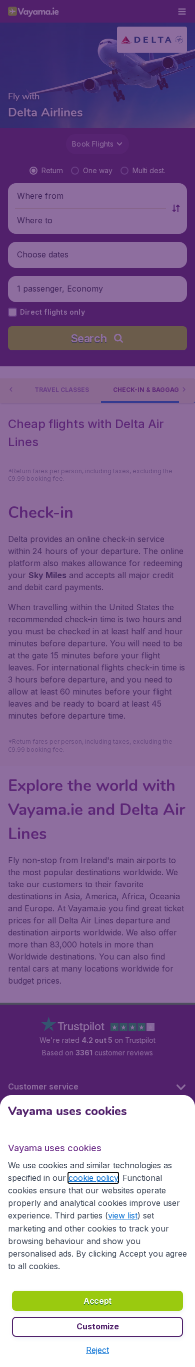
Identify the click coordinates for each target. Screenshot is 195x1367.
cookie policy (93, 1178)
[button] (97, 1350)
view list (123, 1215)
